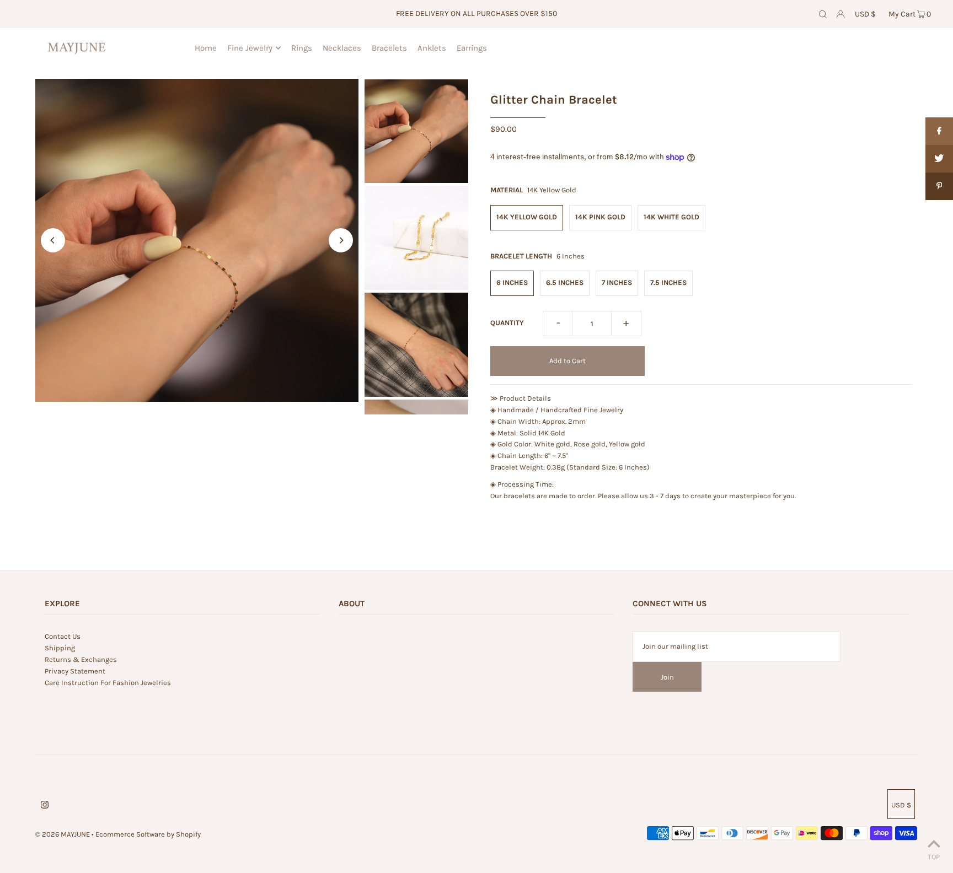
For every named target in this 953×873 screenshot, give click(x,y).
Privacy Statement (75, 671)
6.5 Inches (564, 282)
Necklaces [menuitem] (342, 48)
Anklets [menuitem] (431, 48)
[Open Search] (823, 14)
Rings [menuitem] (301, 48)
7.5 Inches (668, 282)
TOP (934, 857)
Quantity (507, 323)
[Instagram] (45, 806)
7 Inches (617, 282)
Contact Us (63, 636)
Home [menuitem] (206, 48)
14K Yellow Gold (526, 217)
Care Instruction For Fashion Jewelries (108, 682)
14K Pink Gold (600, 217)
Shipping (60, 648)
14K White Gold (671, 217)
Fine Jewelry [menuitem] (249, 48)
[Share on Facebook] (939, 131)
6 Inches (512, 282)
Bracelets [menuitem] (389, 48)
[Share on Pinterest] (939, 186)
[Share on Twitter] (939, 159)
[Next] (341, 240)
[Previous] (53, 240)
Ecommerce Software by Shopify (148, 834)
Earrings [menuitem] (472, 48)
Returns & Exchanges (81, 659)
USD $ (865, 14)
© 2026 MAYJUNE (62, 834)
